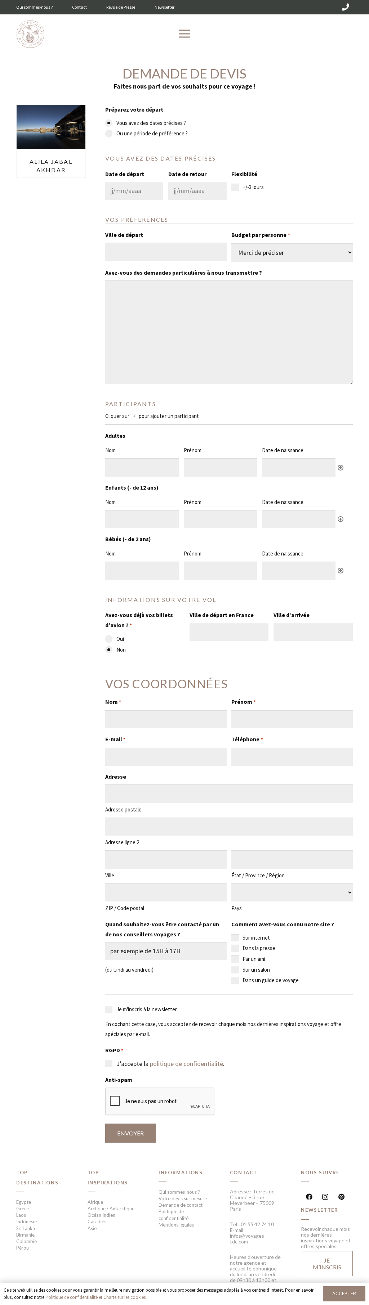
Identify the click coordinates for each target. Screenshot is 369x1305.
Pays (236, 908)
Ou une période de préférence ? (152, 133)
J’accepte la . (170, 1063)
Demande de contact (181, 1205)
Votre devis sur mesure (183, 1198)
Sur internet (256, 937)
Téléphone (247, 739)
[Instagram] (325, 1197)
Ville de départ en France (222, 614)
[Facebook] (309, 1197)
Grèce (22, 1208)
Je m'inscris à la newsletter (146, 1009)
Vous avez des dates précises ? (151, 123)
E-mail (115, 739)
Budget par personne (260, 234)
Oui (120, 638)
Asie (92, 1228)
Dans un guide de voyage (271, 980)
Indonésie (26, 1221)
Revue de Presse (120, 7)
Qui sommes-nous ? (34, 7)
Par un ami (254, 958)
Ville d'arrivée (292, 614)
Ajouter (340, 468)
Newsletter (164, 7)
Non (121, 649)
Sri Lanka (25, 1228)
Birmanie (25, 1235)
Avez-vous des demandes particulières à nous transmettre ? (183, 272)
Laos (21, 1215)
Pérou (22, 1248)
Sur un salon (256, 969)
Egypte (23, 1202)
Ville (109, 875)
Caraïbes (97, 1221)
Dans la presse (259, 948)
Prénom (243, 701)
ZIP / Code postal (124, 908)
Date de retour (187, 173)
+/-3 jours (253, 187)
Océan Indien (101, 1215)
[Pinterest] (341, 1197)
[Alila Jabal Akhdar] (51, 109)
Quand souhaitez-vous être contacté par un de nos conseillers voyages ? (162, 929)
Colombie (26, 1241)
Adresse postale (123, 809)
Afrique (95, 1202)
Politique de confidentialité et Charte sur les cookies (95, 1297)
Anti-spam (118, 1079)
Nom (113, 701)
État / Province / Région (258, 875)
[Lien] (30, 34)
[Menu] (184, 34)
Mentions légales (176, 1225)
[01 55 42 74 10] (345, 7)
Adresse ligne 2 (122, 842)
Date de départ (124, 173)
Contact (79, 7)
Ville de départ (124, 234)
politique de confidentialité (186, 1063)
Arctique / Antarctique (111, 1208)
